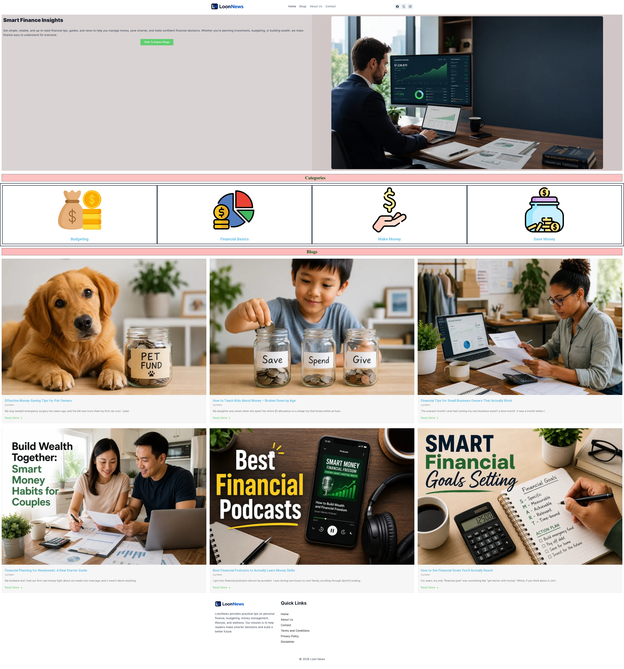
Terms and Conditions (295, 630)
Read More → (14, 417)
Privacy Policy (290, 636)
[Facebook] (397, 6)
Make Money (389, 239)
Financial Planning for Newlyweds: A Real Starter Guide (46, 570)
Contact (330, 6)
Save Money (544, 239)
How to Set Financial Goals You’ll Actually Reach (457, 570)
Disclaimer (287, 641)
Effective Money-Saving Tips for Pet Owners (38, 401)
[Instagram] (410, 6)
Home (292, 6)
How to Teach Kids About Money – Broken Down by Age (254, 401)
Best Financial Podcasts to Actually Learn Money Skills (254, 570)
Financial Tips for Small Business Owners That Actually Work (466, 401)
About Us (316, 6)
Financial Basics (234, 239)
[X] (404, 6)
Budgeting (80, 239)
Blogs (302, 6)
